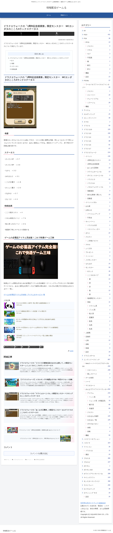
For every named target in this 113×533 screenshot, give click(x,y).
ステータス (14, 66)
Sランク (18, 346)
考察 (12, 63)
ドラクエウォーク (34, 346)
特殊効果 (14, 69)
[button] (56, 34)
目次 (36, 54)
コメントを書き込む (39, 453)
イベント (25, 346)
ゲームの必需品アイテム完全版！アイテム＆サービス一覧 (24, 295)
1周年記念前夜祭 (10, 346)
